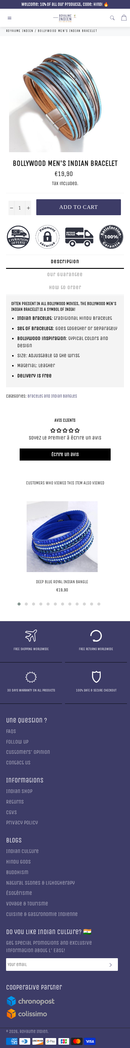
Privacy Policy (22, 823)
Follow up (17, 742)
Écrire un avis (65, 454)
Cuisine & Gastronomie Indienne (42, 914)
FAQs (11, 731)
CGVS (11, 812)
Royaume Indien (33, 1031)
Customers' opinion (28, 752)
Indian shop (19, 791)
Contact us (18, 763)
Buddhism (17, 872)
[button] (19, 604)
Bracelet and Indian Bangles (52, 396)
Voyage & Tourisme (27, 904)
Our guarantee (65, 274)
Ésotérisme (19, 893)
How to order (65, 287)
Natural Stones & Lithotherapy (40, 883)
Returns (15, 802)
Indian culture (22, 851)
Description (65, 261)
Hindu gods (18, 862)
